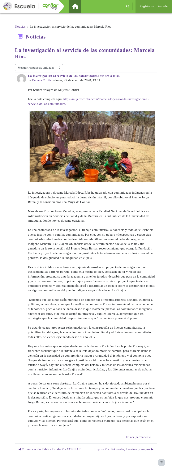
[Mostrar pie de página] (161, 462)
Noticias (20, 26)
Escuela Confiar (42, 80)
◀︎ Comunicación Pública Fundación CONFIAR (49, 449)
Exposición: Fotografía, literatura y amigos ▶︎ (124, 449)
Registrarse (147, 6)
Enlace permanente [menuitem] (138, 437)
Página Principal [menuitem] (82, 6)
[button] (128, 6)
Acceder (163, 6)
